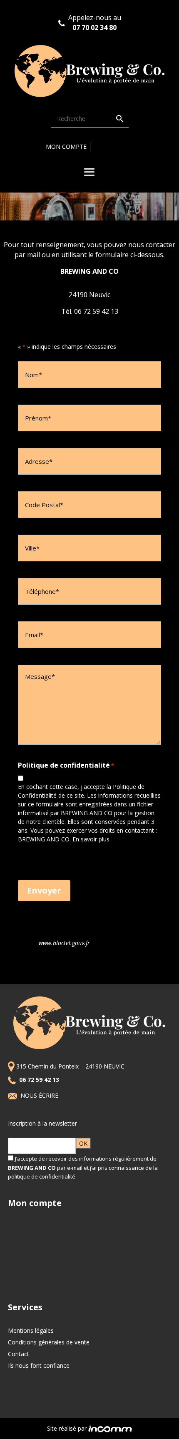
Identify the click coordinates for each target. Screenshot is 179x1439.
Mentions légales (31, 1330)
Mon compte (66, 146)
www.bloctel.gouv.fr (64, 943)
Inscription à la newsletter (42, 1123)
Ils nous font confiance (39, 1365)
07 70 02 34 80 (94, 27)
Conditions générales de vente (49, 1342)
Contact (18, 1354)
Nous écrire (40, 1095)
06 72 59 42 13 (40, 1080)
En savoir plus (90, 839)
